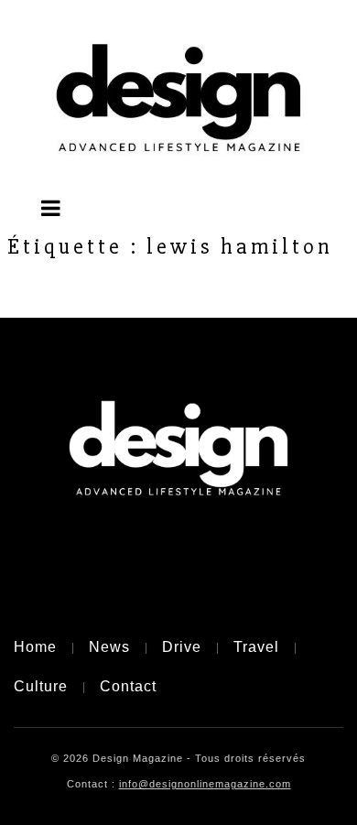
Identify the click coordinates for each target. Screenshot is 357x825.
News (109, 647)
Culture (41, 686)
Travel (256, 647)
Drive (181, 647)
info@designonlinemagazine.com (205, 783)
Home (35, 647)
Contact (128, 686)
